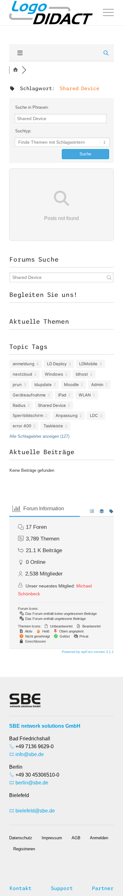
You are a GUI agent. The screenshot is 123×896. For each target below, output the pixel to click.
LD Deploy (57, 363)
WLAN (85, 394)
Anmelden (99, 837)
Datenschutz (20, 837)
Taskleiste (53, 425)
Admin (97, 384)
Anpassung (67, 415)
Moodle (71, 384)
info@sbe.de (29, 754)
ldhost (82, 374)
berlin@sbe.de (31, 782)
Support (62, 888)
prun (17, 384)
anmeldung (23, 363)
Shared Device (52, 405)
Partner (103, 888)
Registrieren (24, 849)
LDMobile (88, 363)
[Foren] (15, 70)
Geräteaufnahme (29, 394)
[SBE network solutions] (51, 12)
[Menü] (105, 12)
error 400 (22, 425)
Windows (54, 374)
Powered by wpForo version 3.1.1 (87, 652)
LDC (94, 415)
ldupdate (43, 384)
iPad (62, 394)
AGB (76, 837)
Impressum (52, 837)
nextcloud (22, 374)
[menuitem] (105, 12)
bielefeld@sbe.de (35, 810)
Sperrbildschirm (28, 415)
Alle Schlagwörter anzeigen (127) (39, 436)
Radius (19, 405)
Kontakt (20, 888)
